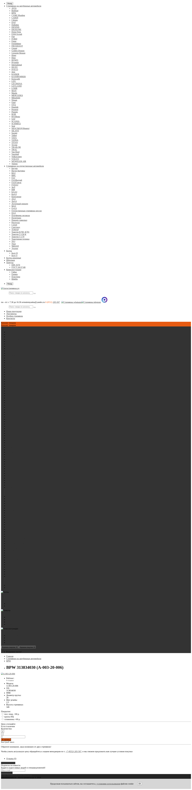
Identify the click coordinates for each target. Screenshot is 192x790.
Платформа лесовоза (20, 215)
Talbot (14, 135)
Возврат (19, 775)
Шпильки (10, 260)
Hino (13, 58)
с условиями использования (107, 784)
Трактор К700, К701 (20, 232)
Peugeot (14, 109)
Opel (13, 102)
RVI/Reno (15, 116)
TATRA (14, 140)
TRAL (14, 149)
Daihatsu (15, 25)
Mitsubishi (15, 98)
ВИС (13, 175)
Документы (11, 314)
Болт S (14, 255)
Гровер (14, 274)
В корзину (6, 740)
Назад (9, 3)
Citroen (14, 20)
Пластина (15, 277)
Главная (9, 656)
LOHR (14, 88)
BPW (13, 13)
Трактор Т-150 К (18, 234)
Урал (13, 244)
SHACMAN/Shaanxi (20, 128)
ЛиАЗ (14, 201)
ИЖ (13, 189)
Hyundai (15, 62)
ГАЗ (13, 178)
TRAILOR (16, 147)
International (16, 65)
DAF (13, 22)
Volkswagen (16, 157)
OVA (13, 105)
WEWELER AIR (18, 161)
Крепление (16, 197)
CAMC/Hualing (18, 15)
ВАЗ (13, 173)
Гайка (14, 272)
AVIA (14, 8)
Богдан (14, 168)
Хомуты (9, 262)
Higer (13, 55)
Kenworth (15, 79)
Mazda (14, 93)
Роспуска (15, 222)
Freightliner (16, 44)
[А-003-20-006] (8, 674)
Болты (9, 251)
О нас (3, 775)
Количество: (6, 729)
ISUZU (14, 67)
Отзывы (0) (11, 758)
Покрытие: (6, 711)
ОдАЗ (14, 208)
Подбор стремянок (14, 316)
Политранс (16, 218)
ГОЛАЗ (14, 185)
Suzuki (14, 133)
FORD (14, 39)
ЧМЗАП (15, 246)
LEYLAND (16, 86)
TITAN (14, 142)
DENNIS (15, 27)
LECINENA (16, 84)
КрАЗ (14, 194)
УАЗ (13, 241)
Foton (13, 41)
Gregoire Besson (18, 53)
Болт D (14, 253)
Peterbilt (14, 107)
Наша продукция (13, 311)
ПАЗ (13, 213)
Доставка (11, 775)
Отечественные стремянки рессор (26, 211)
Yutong (14, 164)
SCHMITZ (16, 124)
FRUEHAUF (17, 46)
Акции (4, 631)
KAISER (15, 74)
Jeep (13, 72)
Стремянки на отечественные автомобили (25, 166)
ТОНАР (15, 229)
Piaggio (14, 112)
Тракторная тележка (20, 239)
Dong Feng (16, 32)
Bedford (14, 11)
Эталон (14, 248)
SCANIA (15, 121)
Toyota (14, 145)
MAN (13, 91)
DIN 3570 (15, 265)
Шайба (14, 279)
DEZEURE (16, 29)
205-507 (56, 302)
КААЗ (14, 192)
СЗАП (14, 225)
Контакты (10, 318)
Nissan (14, 100)
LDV (13, 81)
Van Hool (15, 152)
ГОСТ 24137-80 (18, 267)
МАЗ (13, 206)
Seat (13, 126)
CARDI (14, 18)
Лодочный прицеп (19, 204)
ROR (13, 114)
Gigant (14, 48)
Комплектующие (13, 270)
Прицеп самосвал (19, 220)
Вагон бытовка (18, 171)
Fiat (13, 36)
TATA (14, 138)
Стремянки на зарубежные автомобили (23, 6)
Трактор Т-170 (17, 237)
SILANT (15, 131)
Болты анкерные (13, 258)
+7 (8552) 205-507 (73, 751)
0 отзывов (10, 680)
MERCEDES (17, 95)
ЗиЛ (13, 187)
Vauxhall (15, 154)
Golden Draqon (17, 51)
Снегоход (15, 227)
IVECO (14, 69)
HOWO (14, 60)
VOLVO (15, 159)
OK (139, 784)
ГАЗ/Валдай (16, 180)
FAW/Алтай (16, 34)
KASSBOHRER (18, 76)
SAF (13, 119)
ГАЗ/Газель (16, 182)
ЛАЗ (13, 199)
